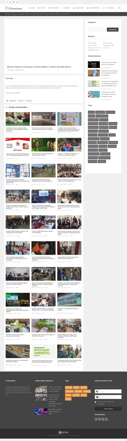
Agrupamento (93, 123)
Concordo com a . (105, 403)
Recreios (83, 387)
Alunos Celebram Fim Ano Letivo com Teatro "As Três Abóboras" (69, 180)
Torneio (68, 395)
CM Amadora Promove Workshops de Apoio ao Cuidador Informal (108, 94)
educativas (102, 161)
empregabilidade (104, 158)
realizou (112, 135)
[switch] (95, 402)
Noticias (14, 14)
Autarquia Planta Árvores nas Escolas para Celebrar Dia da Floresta (69, 361)
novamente (112, 123)
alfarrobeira (103, 150)
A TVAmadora (109, 8)
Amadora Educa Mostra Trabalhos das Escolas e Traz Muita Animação (43, 309)
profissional (92, 161)
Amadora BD (80, 8)
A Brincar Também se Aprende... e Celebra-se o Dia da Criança (68, 154)
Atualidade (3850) (93, 50)
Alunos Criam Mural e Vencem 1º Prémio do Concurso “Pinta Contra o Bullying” (17, 206)
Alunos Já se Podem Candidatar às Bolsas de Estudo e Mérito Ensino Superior (42, 284)
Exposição (78, 391)
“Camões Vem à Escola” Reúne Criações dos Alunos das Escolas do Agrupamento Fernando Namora (69, 129)
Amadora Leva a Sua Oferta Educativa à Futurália (15, 335)
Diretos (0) (106, 48)
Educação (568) (107, 43)
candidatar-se (93, 127)
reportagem (103, 123)
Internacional (93, 150)
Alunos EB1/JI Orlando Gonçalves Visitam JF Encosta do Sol (68, 257)
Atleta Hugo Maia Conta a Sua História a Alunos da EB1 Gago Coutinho (67, 336)
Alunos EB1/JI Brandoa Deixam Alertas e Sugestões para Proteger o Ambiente (43, 258)
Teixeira (91, 112)
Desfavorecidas (94, 154)
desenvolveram (94, 139)
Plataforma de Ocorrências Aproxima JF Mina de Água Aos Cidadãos (109, 73)
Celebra (76, 387)
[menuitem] (32, 8)
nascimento (112, 146)
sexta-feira (92, 142)
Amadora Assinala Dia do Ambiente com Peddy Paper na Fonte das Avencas (69, 284)
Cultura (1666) (92, 43)
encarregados (105, 154)
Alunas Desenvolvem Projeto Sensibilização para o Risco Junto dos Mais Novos (17, 181)
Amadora (69, 387)
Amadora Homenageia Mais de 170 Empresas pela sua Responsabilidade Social (109, 84)
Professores (92, 135)
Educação (21, 14)
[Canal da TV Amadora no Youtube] (17, 1)
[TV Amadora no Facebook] (6, 1)
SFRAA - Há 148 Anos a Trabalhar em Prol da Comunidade (55, 389)
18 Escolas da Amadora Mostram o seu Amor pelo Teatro (42, 154)
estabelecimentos (102, 116)
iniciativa (91, 116)
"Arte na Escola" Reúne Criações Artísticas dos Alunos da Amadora (42, 128)
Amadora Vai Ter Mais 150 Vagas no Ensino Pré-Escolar (43, 335)
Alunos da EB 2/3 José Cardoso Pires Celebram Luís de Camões (17, 231)
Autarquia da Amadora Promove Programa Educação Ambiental (42, 361)
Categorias (12, 101)
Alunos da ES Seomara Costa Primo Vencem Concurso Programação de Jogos (69, 232)
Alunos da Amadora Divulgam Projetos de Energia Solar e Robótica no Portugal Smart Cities (43, 206)
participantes (93, 131)
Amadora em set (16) (94, 48)
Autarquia (76, 395)
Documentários (94, 8)
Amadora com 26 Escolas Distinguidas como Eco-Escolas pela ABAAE (17, 310)
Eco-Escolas (103, 120)
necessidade (93, 158)
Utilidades (67, 8)
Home (33, 8)
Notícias (43, 8)
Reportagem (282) (108, 45)
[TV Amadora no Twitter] (10, 1)
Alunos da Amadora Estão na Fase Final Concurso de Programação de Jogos (69, 206)
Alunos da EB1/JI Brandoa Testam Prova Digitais (42, 231)
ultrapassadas (102, 142)
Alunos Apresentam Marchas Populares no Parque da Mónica (42, 180)
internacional (100, 112)
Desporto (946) (92, 45)
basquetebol (110, 112)
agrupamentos (93, 120)
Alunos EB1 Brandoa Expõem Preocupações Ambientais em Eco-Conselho (17, 258)
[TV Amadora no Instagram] (13, 1)
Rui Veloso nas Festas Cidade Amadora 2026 (55, 412)
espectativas (105, 139)
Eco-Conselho (103, 135)
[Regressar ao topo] (120, 428)
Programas (55, 8)
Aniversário (69, 391)
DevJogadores (103, 131)
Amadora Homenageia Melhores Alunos (68, 309)
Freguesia (87, 391)
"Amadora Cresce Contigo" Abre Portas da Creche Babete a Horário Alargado (17, 129)
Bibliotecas (103, 146)
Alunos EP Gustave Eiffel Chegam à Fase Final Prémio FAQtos (17, 283)
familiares (113, 127)
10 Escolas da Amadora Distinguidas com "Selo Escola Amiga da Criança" (17, 154)
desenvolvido (93, 146)
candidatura (104, 127)
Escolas (68, 399)
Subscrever (108, 409)
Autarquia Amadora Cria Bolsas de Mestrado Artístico (17, 361)
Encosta (83, 395)
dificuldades (113, 142)
